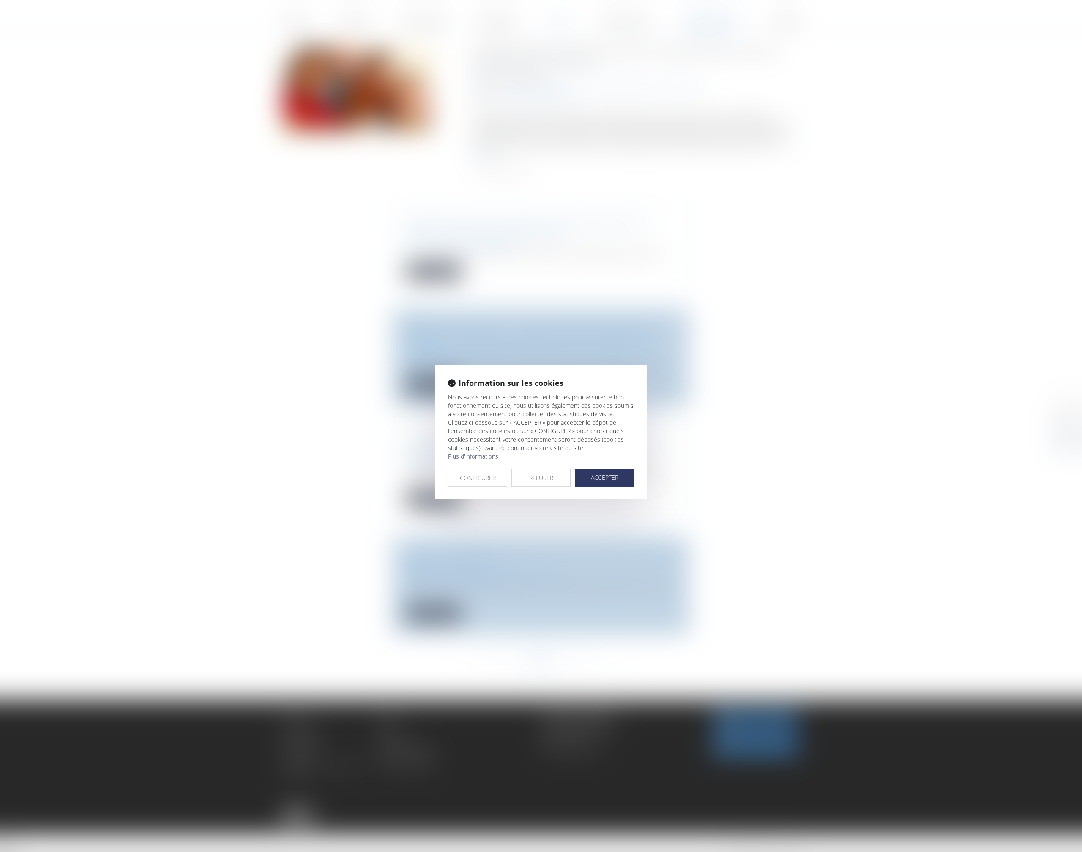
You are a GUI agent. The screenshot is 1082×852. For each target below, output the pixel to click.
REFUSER (541, 478)
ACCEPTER (604, 477)
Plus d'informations (473, 456)
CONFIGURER (478, 478)
